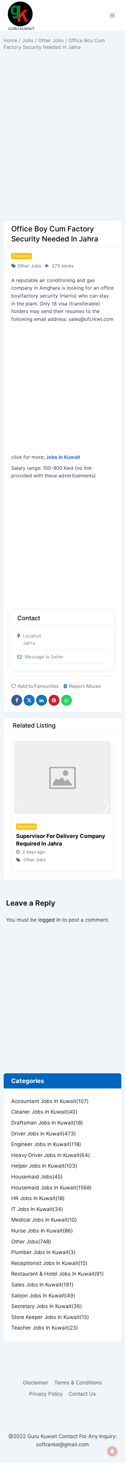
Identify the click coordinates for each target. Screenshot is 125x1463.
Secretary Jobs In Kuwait (46, 1306)
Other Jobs (51, 40)
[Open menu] (112, 15)
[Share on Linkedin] (41, 700)
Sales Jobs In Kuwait (42, 1285)
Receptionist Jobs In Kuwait (49, 1263)
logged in (49, 920)
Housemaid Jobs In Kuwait (51, 1188)
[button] (107, 806)
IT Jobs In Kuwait (37, 1209)
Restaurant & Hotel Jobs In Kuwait (57, 1274)
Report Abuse (85, 686)
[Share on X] (29, 700)
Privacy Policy (45, 1394)
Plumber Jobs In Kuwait (43, 1252)
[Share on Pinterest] (54, 700)
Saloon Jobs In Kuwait (43, 1296)
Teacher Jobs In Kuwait (44, 1328)
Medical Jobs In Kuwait (44, 1220)
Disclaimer (35, 1383)
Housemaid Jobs (36, 1177)
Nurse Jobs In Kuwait (42, 1231)
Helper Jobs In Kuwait (44, 1166)
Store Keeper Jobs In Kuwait (50, 1317)
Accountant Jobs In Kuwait (50, 1101)
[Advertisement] (62, 155)
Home (10, 40)
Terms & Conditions (78, 1383)
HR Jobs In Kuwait (38, 1198)
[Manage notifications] (112, 1451)
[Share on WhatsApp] (66, 700)
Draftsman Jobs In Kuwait (47, 1123)
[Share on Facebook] (16, 700)
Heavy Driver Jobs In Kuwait (50, 1155)
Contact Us (82, 1394)
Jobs (27, 40)
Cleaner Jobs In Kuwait (44, 1112)
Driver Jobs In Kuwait (43, 1134)
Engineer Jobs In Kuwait (46, 1144)
